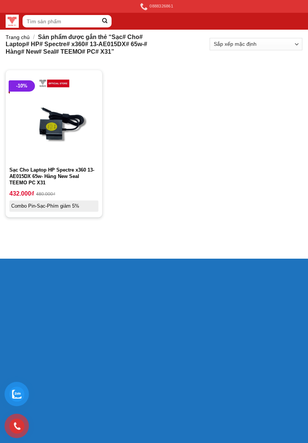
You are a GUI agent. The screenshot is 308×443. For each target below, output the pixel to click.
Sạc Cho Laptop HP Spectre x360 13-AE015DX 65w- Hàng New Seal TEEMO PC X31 (51, 176)
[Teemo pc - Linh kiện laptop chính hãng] (12, 21)
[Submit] (105, 21)
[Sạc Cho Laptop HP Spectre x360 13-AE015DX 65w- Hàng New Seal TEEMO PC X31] (54, 118)
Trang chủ (18, 37)
